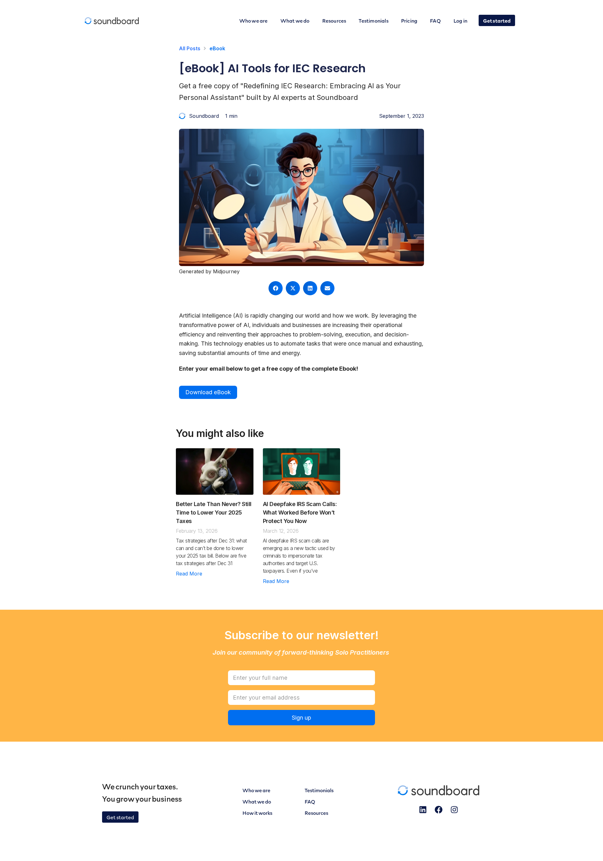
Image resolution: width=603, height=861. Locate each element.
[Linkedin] (423, 809)
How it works (257, 812)
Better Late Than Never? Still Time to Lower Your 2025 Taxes (214, 512)
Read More (189, 573)
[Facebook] (439, 809)
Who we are (253, 20)
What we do (295, 20)
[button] (276, 288)
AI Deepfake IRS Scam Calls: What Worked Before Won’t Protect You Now (300, 512)
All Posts (189, 48)
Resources (334, 20)
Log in (460, 20)
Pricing (409, 20)
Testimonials (373, 20)
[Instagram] (454, 809)
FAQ (435, 20)
